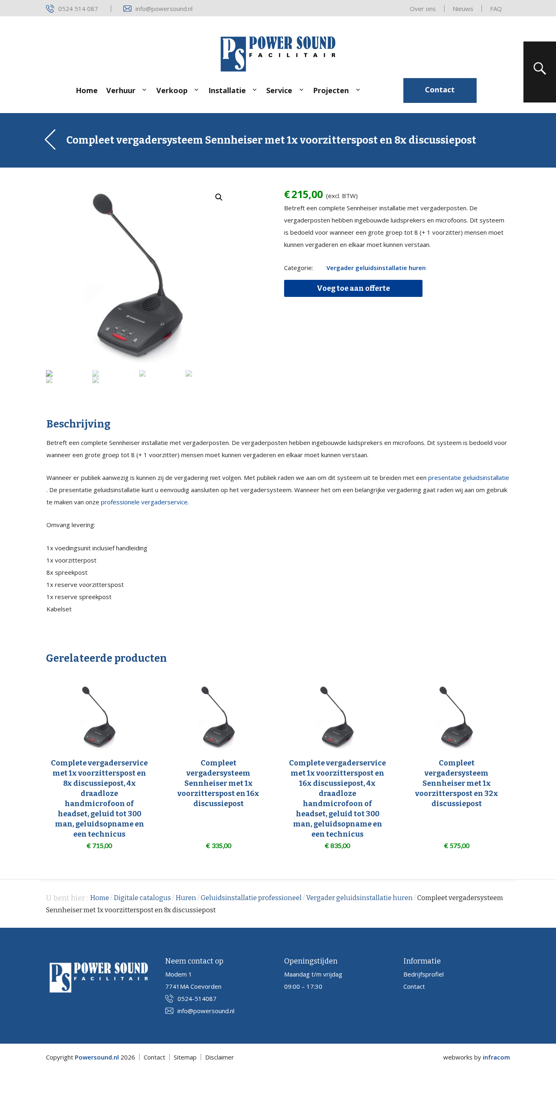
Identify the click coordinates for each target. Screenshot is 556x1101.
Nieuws (463, 8)
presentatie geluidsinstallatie (468, 477)
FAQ (496, 8)
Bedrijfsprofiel (423, 974)
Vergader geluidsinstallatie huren (376, 268)
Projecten (331, 90)
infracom (496, 1057)
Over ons (423, 8)
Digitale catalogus (142, 898)
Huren (185, 898)
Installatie (227, 90)
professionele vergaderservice (144, 502)
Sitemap (185, 1057)
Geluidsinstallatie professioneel (251, 898)
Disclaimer (219, 1057)
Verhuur (121, 90)
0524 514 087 (78, 8)
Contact (440, 89)
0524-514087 (197, 998)
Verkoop (172, 90)
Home (87, 90)
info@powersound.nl (164, 8)
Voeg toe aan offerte (353, 288)
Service (279, 90)
